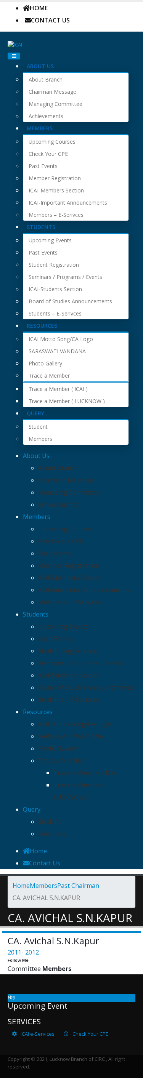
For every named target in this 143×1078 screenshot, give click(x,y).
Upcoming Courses (52, 141)
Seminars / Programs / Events (65, 276)
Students (41, 227)
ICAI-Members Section (56, 190)
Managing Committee (55, 103)
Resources (42, 325)
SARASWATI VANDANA (57, 351)
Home (39, 8)
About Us (40, 66)
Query (35, 413)
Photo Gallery (45, 363)
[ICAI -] (15, 43)
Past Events (43, 166)
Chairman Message (52, 91)
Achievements (46, 116)
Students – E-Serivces (55, 313)
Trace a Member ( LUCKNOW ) (67, 401)
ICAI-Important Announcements (68, 202)
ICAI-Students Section (55, 289)
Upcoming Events (50, 240)
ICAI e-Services (37, 1033)
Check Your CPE (48, 153)
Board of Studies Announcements (70, 301)
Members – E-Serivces (56, 214)
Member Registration (55, 178)
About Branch (46, 79)
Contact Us (50, 20)
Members (40, 128)
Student (38, 426)
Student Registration (54, 264)
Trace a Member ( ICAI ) (58, 388)
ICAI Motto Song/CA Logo (61, 339)
